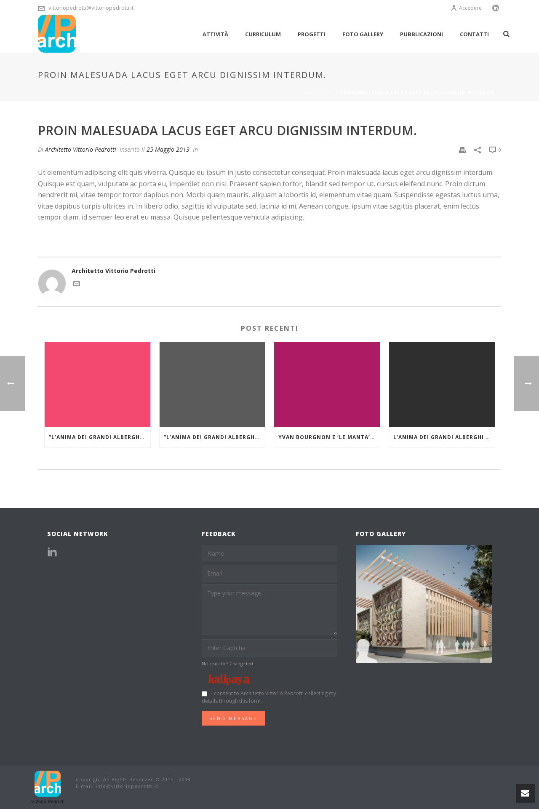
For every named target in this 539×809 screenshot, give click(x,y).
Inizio (310, 93)
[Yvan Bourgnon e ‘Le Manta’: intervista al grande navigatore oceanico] (327, 384)
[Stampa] (462, 149)
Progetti (312, 34)
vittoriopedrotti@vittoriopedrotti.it (90, 7)
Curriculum (263, 34)
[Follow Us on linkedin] (52, 552)
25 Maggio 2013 (168, 149)
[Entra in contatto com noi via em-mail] (76, 285)
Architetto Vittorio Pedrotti (80, 149)
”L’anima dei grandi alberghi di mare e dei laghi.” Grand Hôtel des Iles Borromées (99, 437)
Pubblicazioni (421, 34)
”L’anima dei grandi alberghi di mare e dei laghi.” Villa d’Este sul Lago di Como (214, 437)
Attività (215, 34)
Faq (329, 93)
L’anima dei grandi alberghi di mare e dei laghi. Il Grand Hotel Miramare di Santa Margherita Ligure (444, 437)
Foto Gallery (362, 34)
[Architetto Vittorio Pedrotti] (48, 786)
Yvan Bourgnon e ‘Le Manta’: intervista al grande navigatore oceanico (329, 437)
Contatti (474, 34)
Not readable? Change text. (228, 664)
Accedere (470, 7)
